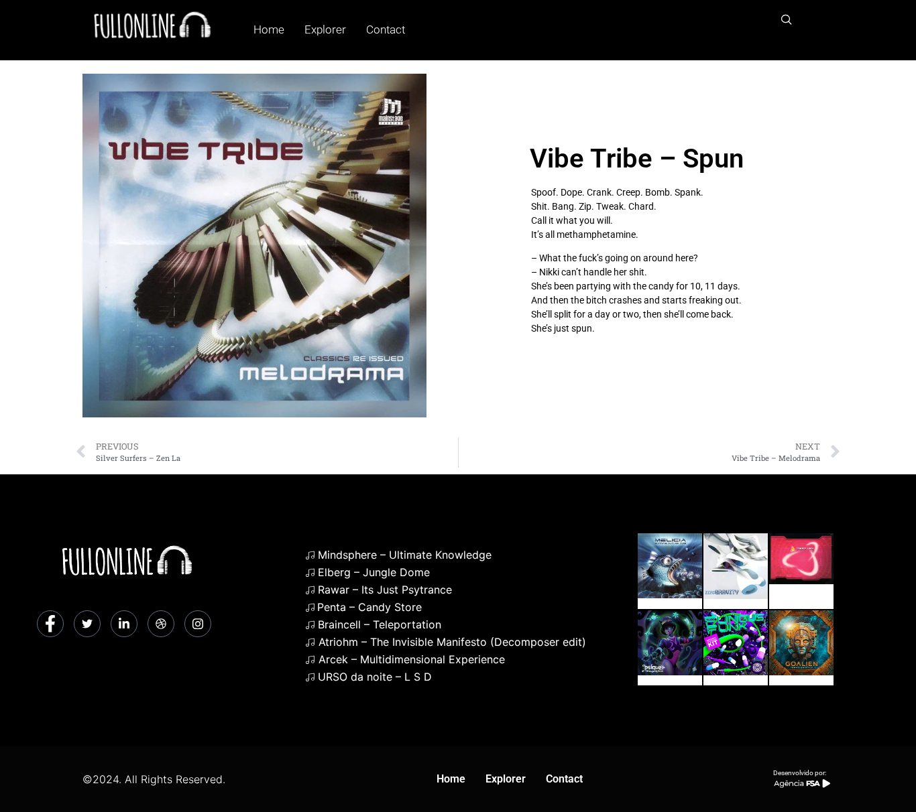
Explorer (325, 29)
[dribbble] (161, 623)
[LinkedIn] (124, 623)
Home (268, 29)
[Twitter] (87, 623)
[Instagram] (197, 623)
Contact (385, 29)
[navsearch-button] (787, 20)
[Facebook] (50, 623)
